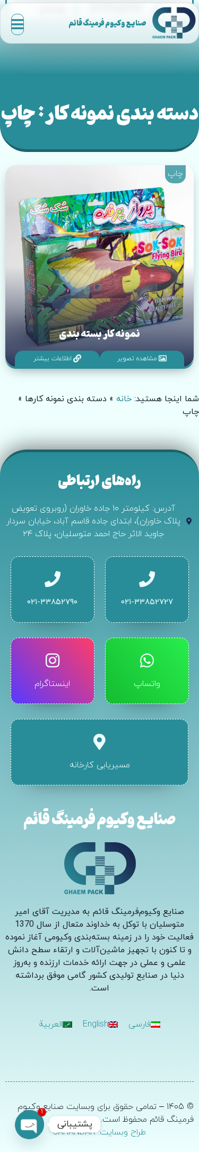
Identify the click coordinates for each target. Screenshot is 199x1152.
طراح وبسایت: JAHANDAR (99, 1132)
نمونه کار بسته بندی (99, 333)
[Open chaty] (29, 1124)
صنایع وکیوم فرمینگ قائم (107, 22)
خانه (124, 399)
